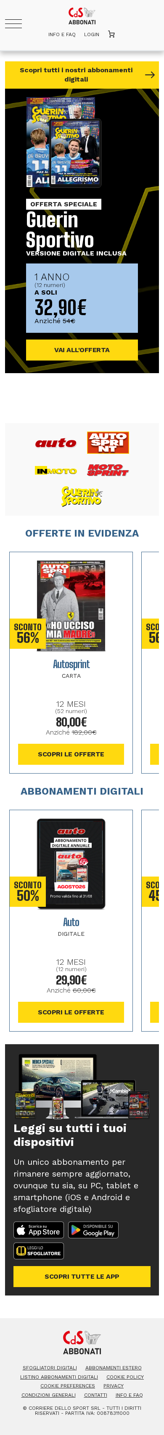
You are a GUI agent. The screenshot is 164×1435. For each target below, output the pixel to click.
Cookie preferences (67, 1386)
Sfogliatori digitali (50, 1368)
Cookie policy (125, 1377)
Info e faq (129, 1395)
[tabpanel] (82, 231)
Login (91, 34)
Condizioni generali (48, 1395)
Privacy (113, 1386)
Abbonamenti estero (113, 1368)
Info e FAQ (62, 34)
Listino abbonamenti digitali (59, 1377)
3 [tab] (104, 400)
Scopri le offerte (71, 754)
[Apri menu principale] (13, 23)
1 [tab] (69, 400)
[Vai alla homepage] (82, 13)
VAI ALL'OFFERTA (82, 350)
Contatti (95, 1395)
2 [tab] (91, 400)
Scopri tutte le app (82, 1276)
